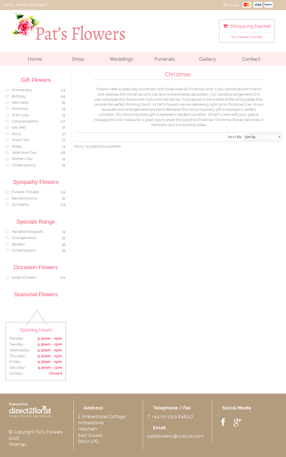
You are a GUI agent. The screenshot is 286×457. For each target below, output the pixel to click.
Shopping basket (250, 26)
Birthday (19, 96)
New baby (20, 102)
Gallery (207, 59)
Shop (78, 59)
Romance (20, 108)
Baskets (18, 244)
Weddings (121, 59)
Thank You (20, 140)
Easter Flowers (24, 277)
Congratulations (25, 121)
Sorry (16, 134)
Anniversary (22, 90)
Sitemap (17, 444)
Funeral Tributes (25, 192)
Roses (17, 146)
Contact (251, 59)
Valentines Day (24, 152)
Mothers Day (22, 159)
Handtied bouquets (27, 231)
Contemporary (24, 165)
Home (35, 59)
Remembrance (24, 198)
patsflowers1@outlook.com (175, 436)
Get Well (19, 127)
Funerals (164, 59)
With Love (20, 115)
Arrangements (24, 238)
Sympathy (20, 204)
